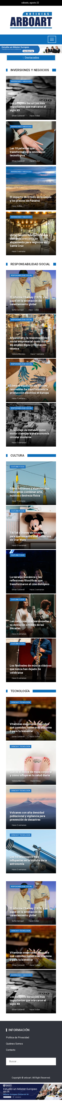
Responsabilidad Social (21, 275)
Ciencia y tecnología (20, 702)
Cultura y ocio (17, 467)
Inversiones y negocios (21, 81)
